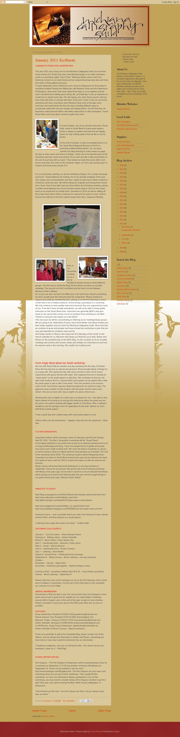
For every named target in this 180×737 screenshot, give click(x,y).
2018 (122, 196)
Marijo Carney (122, 282)
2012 (122, 220)
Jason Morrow (96, 731)
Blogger (116, 731)
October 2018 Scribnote (126, 289)
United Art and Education (127, 129)
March (124, 243)
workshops (121, 304)
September (126, 235)
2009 (122, 252)
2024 (122, 173)
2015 (122, 208)
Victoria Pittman (123, 300)
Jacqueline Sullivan (124, 275)
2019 (122, 192)
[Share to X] (85, 700)
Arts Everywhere (123, 122)
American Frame (123, 142)
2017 (122, 200)
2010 (122, 248)
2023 (122, 177)
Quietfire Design (123, 152)
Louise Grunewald (124, 279)
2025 (122, 169)
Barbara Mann (122, 268)
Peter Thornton (123, 293)
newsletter (121, 286)
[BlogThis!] (83, 700)
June (124, 239)
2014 (122, 212)
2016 (122, 204)
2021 (122, 185)
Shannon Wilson (123, 109)
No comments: (69, 701)
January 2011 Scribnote (55, 60)
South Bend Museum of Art (128, 125)
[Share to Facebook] (88, 700)
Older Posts (104, 710)
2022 (122, 181)
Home (72, 710)
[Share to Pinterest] (91, 700)
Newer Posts (39, 710)
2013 (122, 216)
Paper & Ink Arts (123, 149)
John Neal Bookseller (125, 145)
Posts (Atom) (49, 716)
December (126, 227)
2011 (122, 224)
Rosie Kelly (121, 297)
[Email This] (80, 700)
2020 (122, 189)
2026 (122, 165)
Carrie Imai (121, 272)
